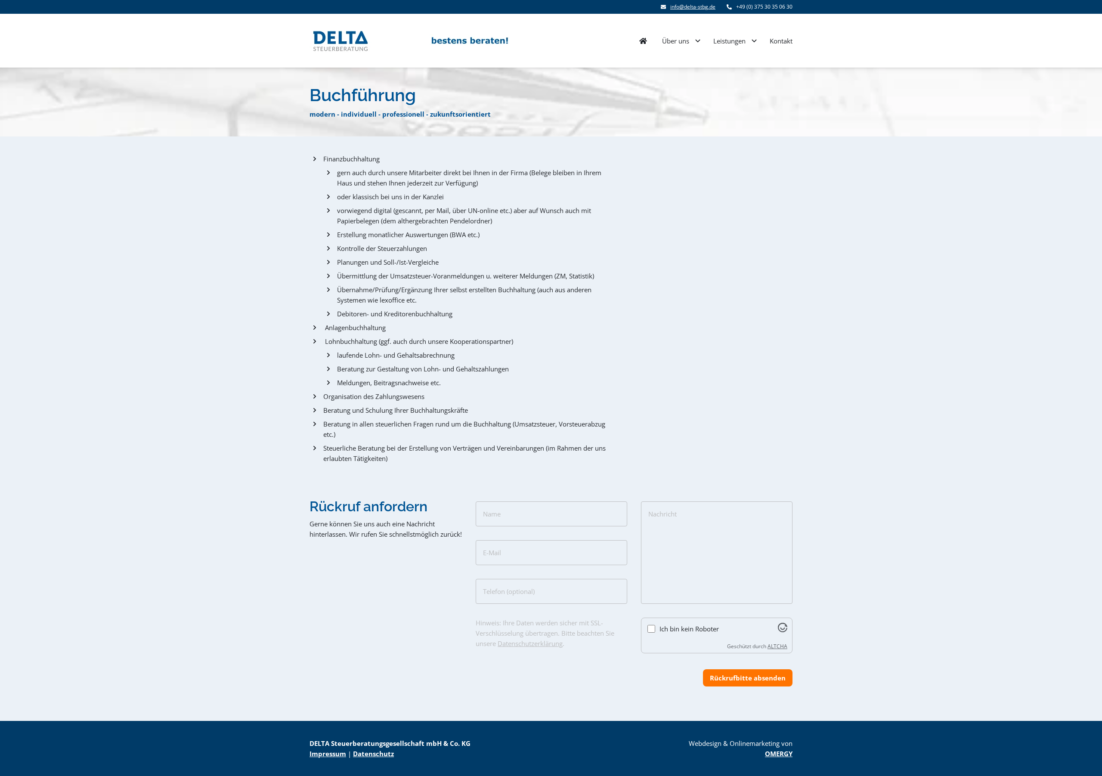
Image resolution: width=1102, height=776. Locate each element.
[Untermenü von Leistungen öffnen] (754, 41)
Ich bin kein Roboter (689, 629)
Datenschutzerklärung (530, 643)
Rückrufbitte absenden (748, 678)
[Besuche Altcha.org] (782, 629)
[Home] (643, 41)
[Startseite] (410, 40)
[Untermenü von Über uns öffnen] (697, 41)
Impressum (328, 753)
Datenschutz (373, 753)
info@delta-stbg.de (692, 6)
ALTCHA (777, 646)
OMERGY (778, 753)
